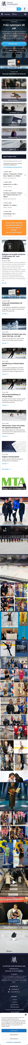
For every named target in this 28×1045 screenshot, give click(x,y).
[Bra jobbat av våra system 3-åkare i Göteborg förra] (14, 854)
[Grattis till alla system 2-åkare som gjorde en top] (14, 683)
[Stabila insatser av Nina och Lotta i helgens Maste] (14, 654)
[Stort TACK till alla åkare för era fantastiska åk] (14, 569)
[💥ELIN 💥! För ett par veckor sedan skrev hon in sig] (14, 768)
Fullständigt (7, 14)
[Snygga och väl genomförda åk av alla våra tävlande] (14, 740)
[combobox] (9, 9)
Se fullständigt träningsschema (12, 167)
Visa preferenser (14, 1038)
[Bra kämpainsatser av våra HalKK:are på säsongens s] (14, 711)
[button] (26, 1014)
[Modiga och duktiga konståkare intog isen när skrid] (14, 882)
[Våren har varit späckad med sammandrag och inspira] (14, 512)
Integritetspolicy (17, 1042)
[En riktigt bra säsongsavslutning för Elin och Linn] (14, 597)
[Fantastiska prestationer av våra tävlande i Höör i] (14, 911)
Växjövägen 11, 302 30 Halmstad (14, 971)
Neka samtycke (14, 1034)
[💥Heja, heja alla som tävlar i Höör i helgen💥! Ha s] (14, 939)
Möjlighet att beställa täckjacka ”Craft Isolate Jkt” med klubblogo (13, 256)
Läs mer (4, 283)
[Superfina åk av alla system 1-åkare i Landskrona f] (14, 626)
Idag (15, 14)
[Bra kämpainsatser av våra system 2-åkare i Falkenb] (14, 825)
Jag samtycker (14, 1030)
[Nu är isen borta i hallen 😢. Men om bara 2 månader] (14, 540)
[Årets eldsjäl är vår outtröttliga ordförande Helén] (14, 797)
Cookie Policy (9, 1042)
